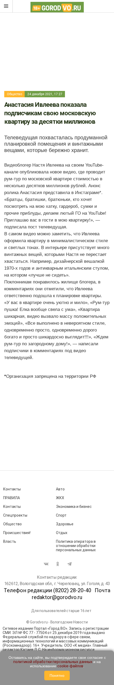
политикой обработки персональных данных (52, 662)
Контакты (12, 489)
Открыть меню (6, 6)
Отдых (61, 533)
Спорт (61, 515)
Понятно (57, 675)
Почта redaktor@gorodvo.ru (71, 593)
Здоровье (64, 524)
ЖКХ (60, 498)
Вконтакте (46, 564)
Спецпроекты (15, 515)
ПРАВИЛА (11, 498)
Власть (9, 541)
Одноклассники (58, 564)
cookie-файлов (70, 666)
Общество (14, 94)
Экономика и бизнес (74, 506)
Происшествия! (16, 533)
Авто (60, 489)
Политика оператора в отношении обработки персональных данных (76, 545)
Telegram (69, 564)
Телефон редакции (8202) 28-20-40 (47, 590)
